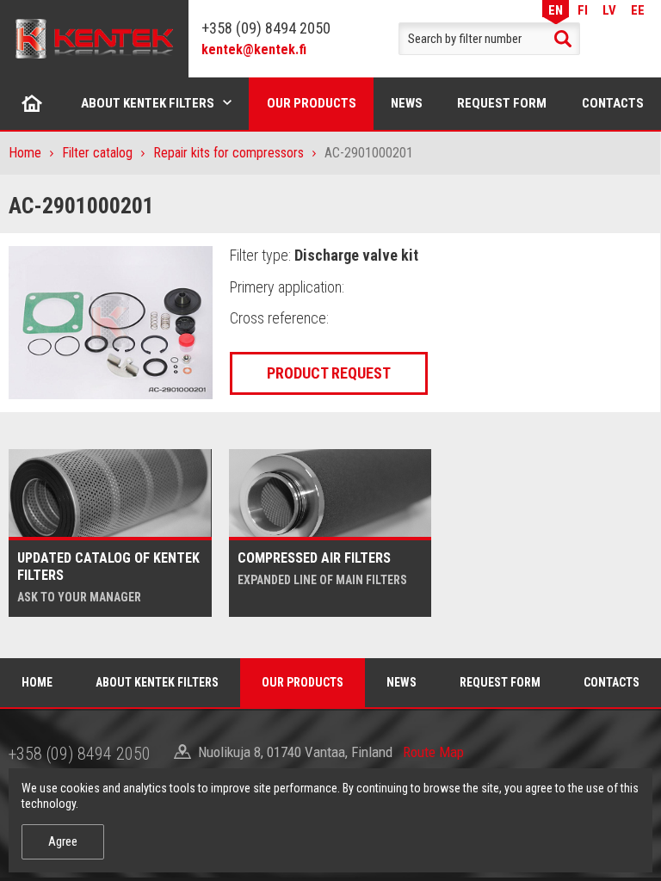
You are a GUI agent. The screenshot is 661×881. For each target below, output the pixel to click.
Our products (311, 103)
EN (555, 10)
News (407, 103)
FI (583, 10)
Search (562, 38)
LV (609, 10)
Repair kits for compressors (228, 153)
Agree (62, 841)
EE (638, 10)
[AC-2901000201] (111, 322)
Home (32, 103)
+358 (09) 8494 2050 (265, 28)
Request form (502, 103)
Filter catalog (97, 153)
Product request (329, 373)
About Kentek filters (147, 103)
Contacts (613, 103)
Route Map (433, 752)
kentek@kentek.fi (253, 49)
